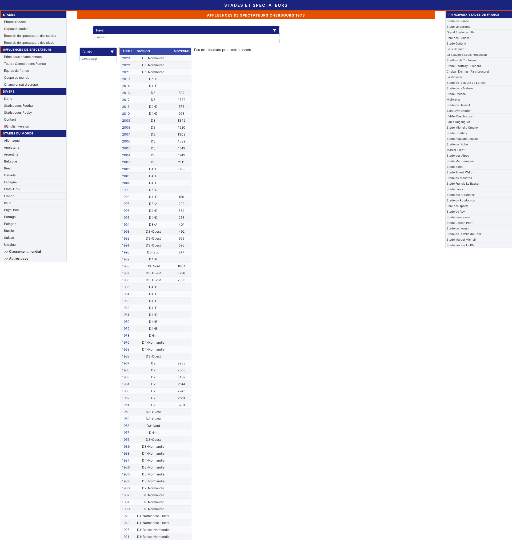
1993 (126, 231)
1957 (125, 433)
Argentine (11, 154)
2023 (126, 58)
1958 (125, 426)
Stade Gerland (456, 43)
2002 (126, 169)
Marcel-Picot (456, 150)
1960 (126, 412)
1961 (125, 405)
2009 (126, 120)
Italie (7, 203)
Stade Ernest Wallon (460, 172)
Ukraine (10, 245)
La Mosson (454, 77)
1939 (126, 446)
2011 (125, 107)
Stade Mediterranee (460, 161)
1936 (126, 467)
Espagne (10, 182)
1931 (125, 502)
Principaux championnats (23, 57)
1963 (126, 391)
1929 (125, 516)
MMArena (453, 99)
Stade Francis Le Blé (460, 245)
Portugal (10, 217)
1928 (125, 523)
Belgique (10, 161)
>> (22, 251)
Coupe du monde (16, 78)
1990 (126, 252)
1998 (125, 197)
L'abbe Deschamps (460, 116)
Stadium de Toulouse (461, 60)
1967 (125, 363)
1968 (125, 356)
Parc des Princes (458, 38)
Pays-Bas (11, 210)
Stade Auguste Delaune (462, 139)
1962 (125, 398)
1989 (125, 259)
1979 (125, 329)
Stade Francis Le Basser (463, 183)
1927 (125, 530)
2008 (126, 127)
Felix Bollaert (456, 49)
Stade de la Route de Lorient (466, 83)
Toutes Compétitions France (25, 64)
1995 (125, 218)
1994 (126, 225)
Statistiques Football (19, 106)
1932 (126, 495)
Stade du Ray (456, 211)
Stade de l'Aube (457, 144)
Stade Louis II (456, 189)
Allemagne (12, 140)
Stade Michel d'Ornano (462, 127)
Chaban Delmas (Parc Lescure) (468, 71)
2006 (126, 141)
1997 (125, 204)
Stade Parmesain (458, 217)
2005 (126, 148)
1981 (125, 315)
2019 (126, 79)
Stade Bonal (455, 167)
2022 (126, 65)
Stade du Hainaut (458, 105)
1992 (125, 238)
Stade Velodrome (458, 27)
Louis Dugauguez (458, 122)
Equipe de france (16, 71)
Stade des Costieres (461, 195)
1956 (125, 440)
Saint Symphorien (459, 111)
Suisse (9, 238)
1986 (125, 280)
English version (18, 126)
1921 (125, 537)
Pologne (10, 224)
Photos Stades (15, 22)
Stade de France (458, 21)
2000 (126, 183)
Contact (10, 119)
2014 (126, 86)
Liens (8, 99)
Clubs (98, 52)
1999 (125, 190)
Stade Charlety (457, 133)
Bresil (8, 168)
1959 (125, 419)
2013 (126, 93)
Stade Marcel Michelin (462, 239)
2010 (126, 114)
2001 (126, 176)
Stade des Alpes (458, 155)
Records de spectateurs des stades (30, 36)
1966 (125, 370)
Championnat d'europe (21, 84)
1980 (126, 322)
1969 (125, 349)
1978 (125, 335)
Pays (186, 30)
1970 (126, 342)
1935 (126, 474)
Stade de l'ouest (458, 228)
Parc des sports (458, 206)
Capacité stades (16, 29)
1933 (126, 488)
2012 (126, 100)
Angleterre (11, 147)
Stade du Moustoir (459, 178)
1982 (125, 308)
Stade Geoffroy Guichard (464, 66)
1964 (126, 384)
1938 (126, 453)
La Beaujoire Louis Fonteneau (467, 55)
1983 (126, 301)
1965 (125, 377)
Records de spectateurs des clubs (29, 43)
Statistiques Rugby (18, 112)
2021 (126, 72)
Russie (9, 231)
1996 (125, 211)
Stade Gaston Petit (460, 223)
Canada (10, 175)
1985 (125, 287)
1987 (125, 273)
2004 (126, 155)
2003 (126, 162)
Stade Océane (456, 94)
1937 (126, 460)
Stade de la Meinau (460, 88)
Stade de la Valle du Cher (464, 234)
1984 (126, 294)
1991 (125, 245)
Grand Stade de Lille (460, 32)
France (9, 196)
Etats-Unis (12, 189)
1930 (126, 509)
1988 (125, 266)
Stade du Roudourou (461, 200)
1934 (126, 481)
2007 (126, 134)
